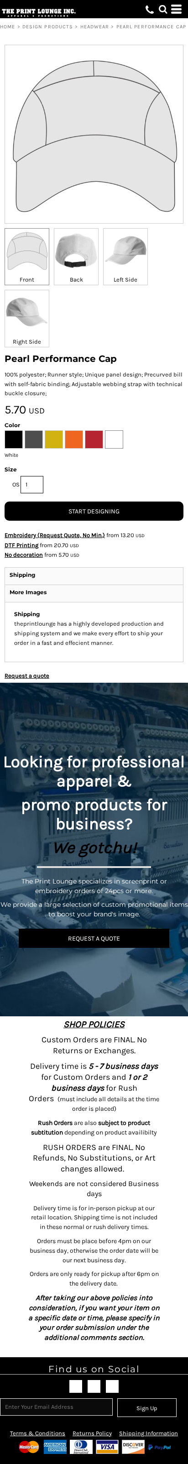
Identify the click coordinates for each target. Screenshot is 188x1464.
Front (27, 279)
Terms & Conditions (37, 1433)
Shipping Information (148, 1433)
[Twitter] (94, 1386)
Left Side (125, 279)
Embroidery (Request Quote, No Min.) (55, 535)
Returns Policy (92, 1433)
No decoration (24, 554)
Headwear (95, 27)
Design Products (47, 27)
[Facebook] (75, 1386)
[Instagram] (112, 1386)
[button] (162, 9)
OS (16, 484)
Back (76, 279)
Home (7, 27)
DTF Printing (21, 545)
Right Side (27, 341)
